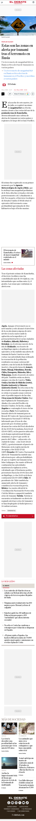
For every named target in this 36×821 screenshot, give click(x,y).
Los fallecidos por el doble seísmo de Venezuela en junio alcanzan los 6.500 (26, 783)
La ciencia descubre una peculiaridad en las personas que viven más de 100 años (9, 743)
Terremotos (11, 510)
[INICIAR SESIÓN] (33, 2)
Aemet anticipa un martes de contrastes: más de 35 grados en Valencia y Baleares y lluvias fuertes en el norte (26, 765)
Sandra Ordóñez (7, 262)
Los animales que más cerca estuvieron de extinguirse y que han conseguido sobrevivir (26, 744)
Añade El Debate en (20, 94)
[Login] (33, 2)
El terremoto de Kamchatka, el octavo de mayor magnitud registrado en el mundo (12, 255)
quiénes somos (12, 807)
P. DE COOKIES (11, 811)
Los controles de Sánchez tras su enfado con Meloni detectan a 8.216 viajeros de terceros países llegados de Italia (18, 594)
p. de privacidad (27, 809)
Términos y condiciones (11, 809)
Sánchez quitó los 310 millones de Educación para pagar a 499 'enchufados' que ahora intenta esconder (17, 616)
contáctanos (23, 807)
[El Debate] (18, 2)
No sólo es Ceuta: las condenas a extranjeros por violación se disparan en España (19, 627)
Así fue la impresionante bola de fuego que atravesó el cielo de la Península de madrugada (9, 779)
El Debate (12, 84)
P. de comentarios (23, 811)
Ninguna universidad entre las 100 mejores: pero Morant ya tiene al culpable (18, 605)
